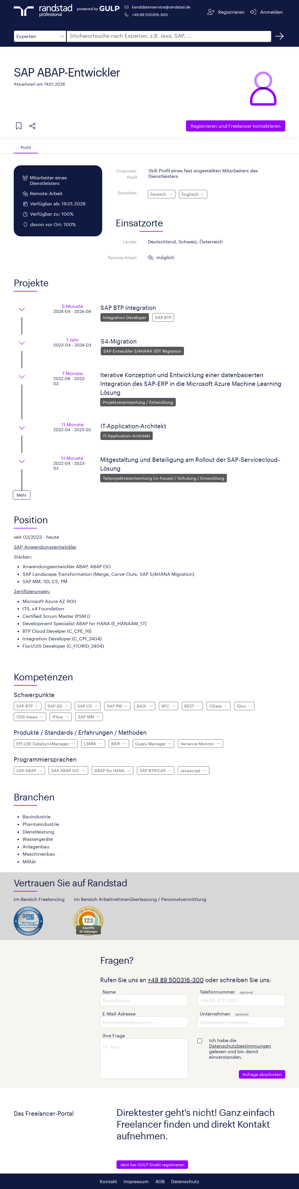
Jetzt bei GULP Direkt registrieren (152, 1164)
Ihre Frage (113, 1035)
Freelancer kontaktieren (236, 126)
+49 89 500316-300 (150, 14)
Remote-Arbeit (122, 257)
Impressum (136, 1181)
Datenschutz (185, 1181)
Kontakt (108, 1181)
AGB (160, 1181)
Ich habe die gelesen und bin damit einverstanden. (240, 1048)
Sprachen (127, 192)
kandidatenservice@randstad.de (161, 7)
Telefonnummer (217, 991)
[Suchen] (279, 36)
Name (109, 991)
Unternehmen (215, 1013)
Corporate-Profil (126, 174)
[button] (40, 36)
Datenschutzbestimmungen (240, 1045)
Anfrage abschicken (262, 1074)
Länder (130, 241)
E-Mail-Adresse (118, 1013)
